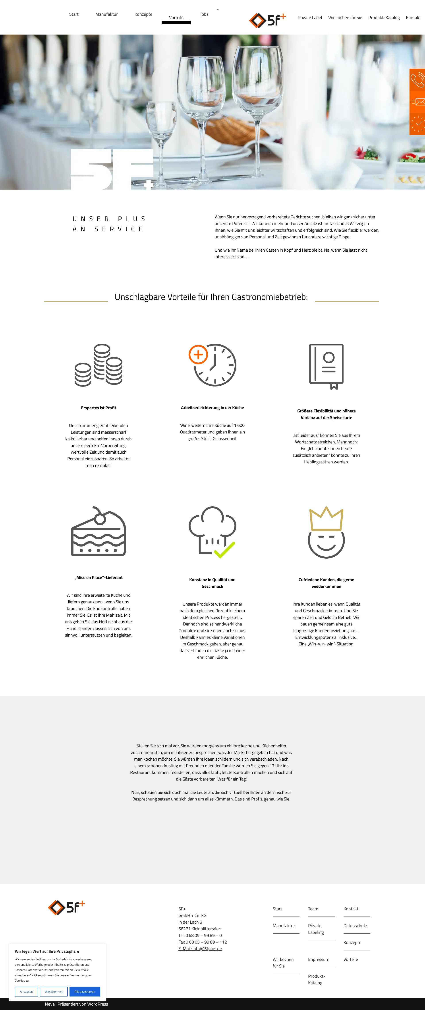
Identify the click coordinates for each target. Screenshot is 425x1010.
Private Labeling (316, 929)
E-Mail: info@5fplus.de (200, 948)
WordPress (97, 1003)
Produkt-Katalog (384, 17)
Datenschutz (355, 925)
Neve (50, 1003)
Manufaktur (106, 14)
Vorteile (176, 17)
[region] (57, 972)
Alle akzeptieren (85, 991)
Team (313, 908)
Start (74, 14)
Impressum (318, 959)
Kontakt (413, 17)
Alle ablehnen (54, 991)
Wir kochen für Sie (345, 17)
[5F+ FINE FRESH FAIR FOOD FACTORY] (268, 20)
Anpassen (26, 991)
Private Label (310, 17)
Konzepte (143, 14)
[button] (218, 10)
